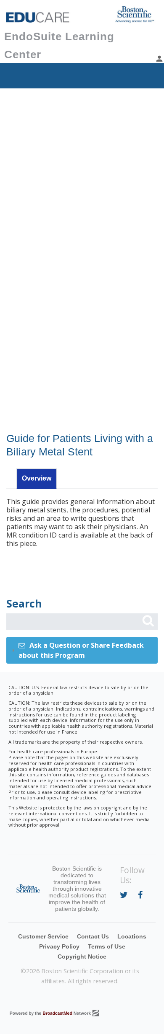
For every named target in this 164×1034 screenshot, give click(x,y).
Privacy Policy (59, 946)
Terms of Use (106, 946)
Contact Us (93, 936)
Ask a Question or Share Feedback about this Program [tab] (81, 650)
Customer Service (43, 936)
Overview (36, 478)
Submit (148, 620)
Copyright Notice (82, 956)
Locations (131, 936)
